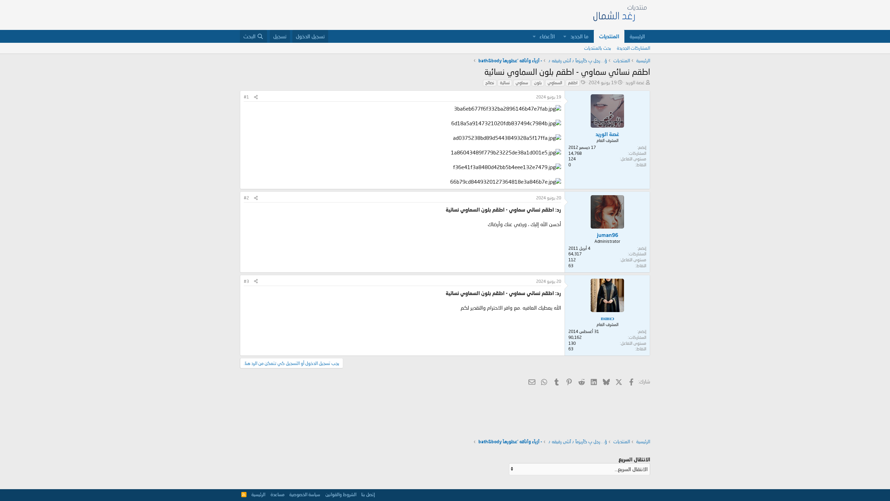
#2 (246, 197)
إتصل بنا (368, 494)
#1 (246, 97)
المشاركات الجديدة (633, 48)
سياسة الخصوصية (304, 494)
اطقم (572, 82)
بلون (538, 82)
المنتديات (609, 36)
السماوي (555, 82)
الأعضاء (547, 36)
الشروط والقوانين (340, 494)
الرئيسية (637, 36)
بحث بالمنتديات (597, 48)
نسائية (505, 82)
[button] (565, 36)
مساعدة (277, 494)
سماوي (522, 82)
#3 (246, 281)
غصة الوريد (635, 82)
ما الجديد (580, 36)
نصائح (489, 82)
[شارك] (255, 97)
